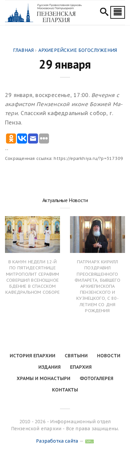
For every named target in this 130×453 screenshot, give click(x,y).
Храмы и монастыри (43, 378)
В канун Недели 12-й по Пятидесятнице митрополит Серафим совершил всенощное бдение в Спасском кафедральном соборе (32, 277)
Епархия (81, 367)
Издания (49, 367)
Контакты (65, 390)
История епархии (32, 356)
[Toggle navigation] (117, 12)
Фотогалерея (96, 378)
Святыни (76, 356)
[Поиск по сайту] (104, 12)
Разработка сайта (57, 441)
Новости (108, 356)
